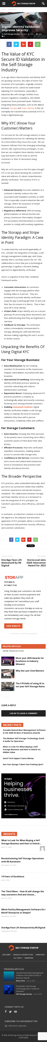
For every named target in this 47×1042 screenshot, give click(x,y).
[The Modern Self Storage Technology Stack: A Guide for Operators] (9, 989)
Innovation (6, 22)
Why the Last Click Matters (30, 670)
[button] (43, 3)
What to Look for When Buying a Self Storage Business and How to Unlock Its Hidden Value (21, 749)
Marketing (29, 958)
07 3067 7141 (10, 585)
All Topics (18, 958)
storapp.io (9, 581)
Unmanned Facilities (22, 407)
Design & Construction (23, 955)
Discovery (6, 955)
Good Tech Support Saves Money (18, 758)
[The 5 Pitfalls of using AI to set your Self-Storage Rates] (7, 686)
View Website (13, 626)
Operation (40, 955)
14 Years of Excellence (12, 876)
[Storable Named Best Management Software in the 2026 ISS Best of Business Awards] (9, 976)
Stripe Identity (27, 108)
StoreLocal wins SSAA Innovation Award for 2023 (36, 563)
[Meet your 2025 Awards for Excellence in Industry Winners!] (7, 661)
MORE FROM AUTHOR (13, 650)
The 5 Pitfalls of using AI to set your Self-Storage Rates (30, 685)
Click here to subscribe (17, 1026)
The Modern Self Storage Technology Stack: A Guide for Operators (24, 739)
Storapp (13, 108)
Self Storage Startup (12, 34)
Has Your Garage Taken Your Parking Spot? (23, 764)
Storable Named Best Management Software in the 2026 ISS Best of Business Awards (24, 731)
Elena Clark (20, 981)
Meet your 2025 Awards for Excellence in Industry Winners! (30, 661)
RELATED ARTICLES (12, 646)
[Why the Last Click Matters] (7, 673)
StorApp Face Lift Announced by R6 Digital (11, 563)
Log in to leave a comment (23, 713)
